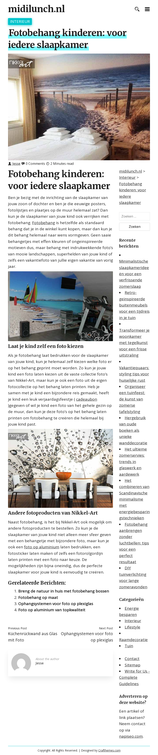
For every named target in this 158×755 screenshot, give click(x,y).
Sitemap (132, 665)
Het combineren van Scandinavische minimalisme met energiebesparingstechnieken (134, 499)
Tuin (129, 645)
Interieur (20, 21)
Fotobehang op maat (38, 597)
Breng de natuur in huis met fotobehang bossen (63, 591)
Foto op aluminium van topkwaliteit (51, 609)
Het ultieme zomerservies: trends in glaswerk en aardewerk (133, 461)
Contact (132, 658)
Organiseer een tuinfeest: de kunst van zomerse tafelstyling (132, 399)
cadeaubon (86, 399)
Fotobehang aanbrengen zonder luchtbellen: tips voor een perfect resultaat (134, 543)
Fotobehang (43, 222)
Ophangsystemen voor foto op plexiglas (55, 603)
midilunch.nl (36, 9)
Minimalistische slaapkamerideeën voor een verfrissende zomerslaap (134, 274)
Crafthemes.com (109, 750)
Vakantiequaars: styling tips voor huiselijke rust (134, 374)
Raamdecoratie (133, 639)
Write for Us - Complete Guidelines (134, 677)
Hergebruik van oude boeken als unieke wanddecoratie (133, 430)
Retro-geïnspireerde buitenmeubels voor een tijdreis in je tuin (134, 305)
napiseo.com (131, 736)
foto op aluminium (41, 547)
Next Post (106, 628)
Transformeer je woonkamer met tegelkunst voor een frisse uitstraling (134, 343)
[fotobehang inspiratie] (60, 306)
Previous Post (17, 628)
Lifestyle (132, 627)
